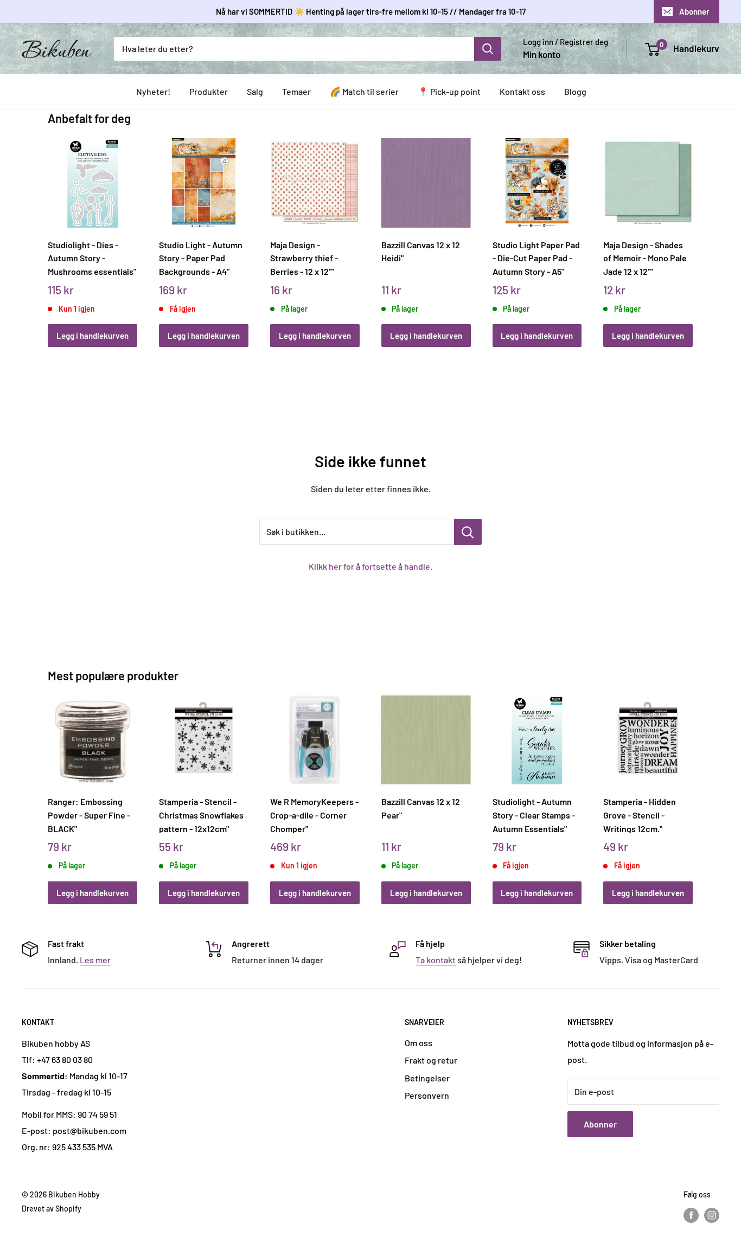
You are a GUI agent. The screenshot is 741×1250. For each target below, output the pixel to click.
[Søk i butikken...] (468, 532)
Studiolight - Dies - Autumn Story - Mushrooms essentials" (92, 258)
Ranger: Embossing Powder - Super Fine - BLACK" (89, 814)
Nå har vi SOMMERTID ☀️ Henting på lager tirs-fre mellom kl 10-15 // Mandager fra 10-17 (371, 11)
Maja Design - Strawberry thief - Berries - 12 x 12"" (304, 258)
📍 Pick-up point (449, 91)
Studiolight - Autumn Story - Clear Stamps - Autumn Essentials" (534, 814)
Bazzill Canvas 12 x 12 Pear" (420, 808)
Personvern (427, 1095)
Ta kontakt (436, 960)
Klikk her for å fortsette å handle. (370, 566)
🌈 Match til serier (364, 91)
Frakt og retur (431, 1060)
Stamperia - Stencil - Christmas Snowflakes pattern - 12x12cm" (201, 814)
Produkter (208, 91)
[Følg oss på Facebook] (691, 1215)
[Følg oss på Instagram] (711, 1215)
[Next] (690, 230)
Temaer (296, 91)
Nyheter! (153, 91)
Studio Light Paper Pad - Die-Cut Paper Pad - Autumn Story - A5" (536, 258)
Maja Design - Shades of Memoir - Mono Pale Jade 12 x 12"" (645, 258)
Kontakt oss (522, 91)
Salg (255, 91)
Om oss (418, 1043)
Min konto (541, 54)
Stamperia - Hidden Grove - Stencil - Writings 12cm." (639, 814)
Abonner (694, 11)
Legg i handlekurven (92, 335)
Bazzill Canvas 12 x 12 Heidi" (420, 251)
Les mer (95, 960)
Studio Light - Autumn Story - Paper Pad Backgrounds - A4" (200, 258)
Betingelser (427, 1078)
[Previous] (50, 230)
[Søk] (487, 49)
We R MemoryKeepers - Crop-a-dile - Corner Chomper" (314, 814)
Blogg (575, 91)
